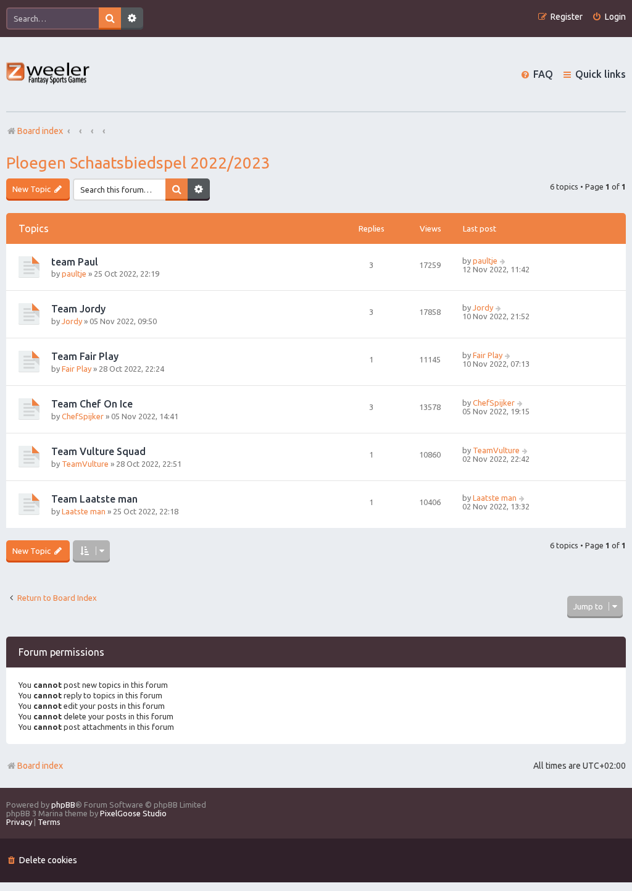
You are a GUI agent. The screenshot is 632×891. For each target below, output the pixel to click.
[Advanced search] (132, 18)
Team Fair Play (84, 356)
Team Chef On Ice (92, 403)
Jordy (72, 321)
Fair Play (76, 368)
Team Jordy (78, 308)
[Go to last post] (503, 260)
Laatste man (84, 511)
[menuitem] (609, 17)
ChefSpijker (83, 416)
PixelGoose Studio (133, 813)
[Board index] (48, 74)
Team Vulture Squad (98, 451)
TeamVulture (85, 463)
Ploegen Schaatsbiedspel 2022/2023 (138, 163)
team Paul (74, 261)
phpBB (63, 804)
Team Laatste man (94, 498)
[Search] (110, 18)
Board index (40, 766)
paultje (74, 273)
